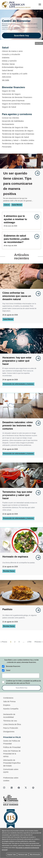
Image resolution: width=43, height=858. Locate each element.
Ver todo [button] (5, 80)
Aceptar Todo (11, 854)
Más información (35, 854)
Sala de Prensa (9, 701)
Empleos (6, 705)
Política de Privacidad (11, 747)
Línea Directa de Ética (12, 724)
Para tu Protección (10, 728)
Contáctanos (8, 698)
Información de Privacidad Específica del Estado (11, 763)
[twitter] (26, 787)
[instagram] (4, 787)
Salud (8, 670)
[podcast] (33, 788)
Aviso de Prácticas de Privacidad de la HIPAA (11, 754)
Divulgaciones (8, 732)
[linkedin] (11, 788)
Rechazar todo (22, 854)
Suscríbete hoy (21, 35)
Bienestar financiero (13, 666)
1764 (29, 642)
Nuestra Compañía (10, 709)
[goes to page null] (36, 173)
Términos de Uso (10, 721)
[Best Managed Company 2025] (21, 801)
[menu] (39, 4)
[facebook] (19, 788)
